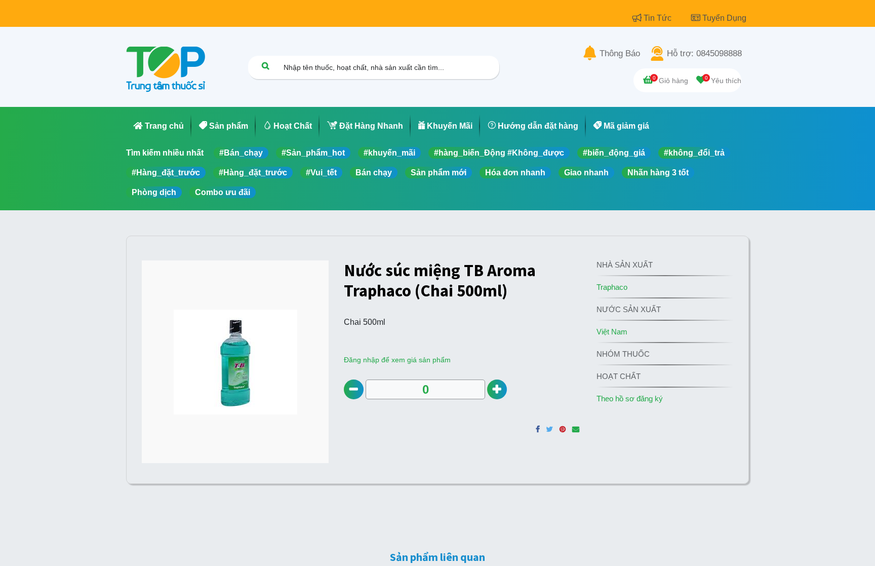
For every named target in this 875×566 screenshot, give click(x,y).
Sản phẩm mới (438, 172)
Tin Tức (658, 18)
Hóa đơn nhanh (515, 172)
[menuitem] (158, 126)
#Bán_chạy (241, 152)
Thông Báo (620, 54)
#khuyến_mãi (389, 152)
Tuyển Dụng (724, 18)
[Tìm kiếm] (265, 66)
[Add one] (497, 389)
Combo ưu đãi (222, 192)
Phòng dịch (154, 192)
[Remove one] (354, 389)
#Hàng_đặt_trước (166, 172)
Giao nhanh (586, 172)
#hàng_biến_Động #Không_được (499, 152)
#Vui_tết (321, 172)
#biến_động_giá (614, 152)
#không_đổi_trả (694, 152)
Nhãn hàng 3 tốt (658, 172)
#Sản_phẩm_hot (313, 152)
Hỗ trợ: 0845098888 (704, 54)
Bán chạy (373, 172)
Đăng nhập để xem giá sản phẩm (397, 360)
